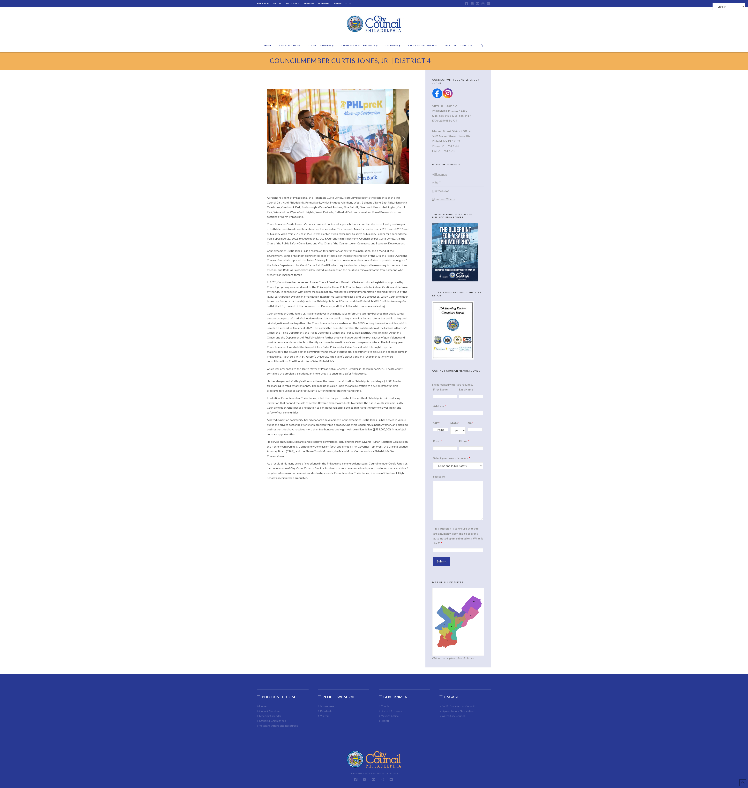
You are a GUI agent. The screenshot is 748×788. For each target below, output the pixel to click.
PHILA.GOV (263, 3)
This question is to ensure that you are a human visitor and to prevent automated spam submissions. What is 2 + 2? (458, 536)
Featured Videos (444, 199)
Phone (464, 441)
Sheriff (385, 720)
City (436, 422)
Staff (437, 182)
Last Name (467, 389)
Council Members (269, 711)
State (454, 422)
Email (437, 441)
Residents (326, 711)
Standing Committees (272, 720)
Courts (385, 706)
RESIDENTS (323, 3)
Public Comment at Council (458, 706)
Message (439, 476)
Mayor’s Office (390, 715)
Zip (470, 422)
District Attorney (391, 711)
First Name (441, 389)
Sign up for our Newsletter (458, 711)
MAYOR (277, 3)
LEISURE (337, 3)
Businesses (327, 706)
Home (262, 706)
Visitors (325, 715)
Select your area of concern (451, 458)
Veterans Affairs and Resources (278, 725)
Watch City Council (453, 715)
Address (439, 406)
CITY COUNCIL (292, 3)
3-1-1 (348, 3)
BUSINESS (309, 3)
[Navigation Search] (482, 46)
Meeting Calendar (270, 715)
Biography (440, 174)
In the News (441, 190)
